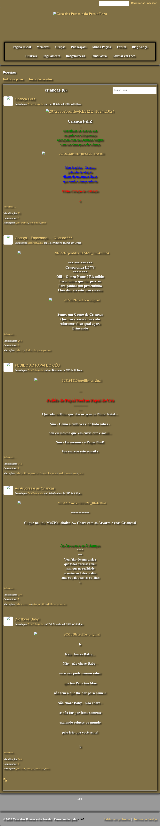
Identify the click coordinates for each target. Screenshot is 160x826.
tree (29, 604)
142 (20, 463)
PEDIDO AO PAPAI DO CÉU (37, 365)
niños (43, 604)
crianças (24, 222)
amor (43, 222)
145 (20, 759)
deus (47, 768)
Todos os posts (13, 79)
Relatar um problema (117, 819)
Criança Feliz (25, 98)
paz (42, 768)
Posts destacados (40, 79)
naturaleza (61, 604)
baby (23, 768)
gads (17, 222)
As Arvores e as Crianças (35, 487)
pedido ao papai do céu (31, 473)
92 (19, 213)
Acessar (152, 3)
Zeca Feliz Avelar (35, 104)
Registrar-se (138, 3)
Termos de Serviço (145, 819)
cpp (31, 222)
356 (20, 594)
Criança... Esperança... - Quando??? (43, 237)
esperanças (46, 350)
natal (61, 473)
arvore (24, 604)
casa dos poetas (50, 473)
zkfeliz (37, 222)
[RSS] (5, 779)
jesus (80, 473)
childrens (51, 604)
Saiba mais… (10, 207)
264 (20, 340)
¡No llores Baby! (27, 618)
